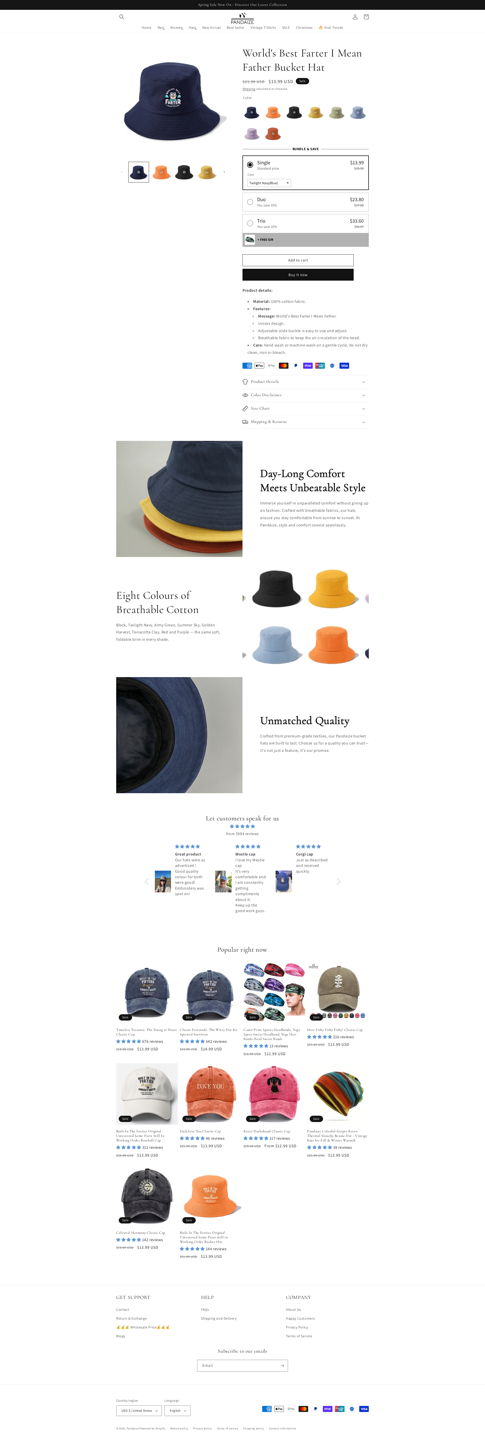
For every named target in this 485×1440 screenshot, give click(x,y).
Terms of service (227, 1428)
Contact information (282, 1428)
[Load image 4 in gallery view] (207, 172)
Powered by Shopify (152, 1428)
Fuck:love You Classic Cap (200, 1131)
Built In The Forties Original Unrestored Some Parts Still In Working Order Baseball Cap (140, 1135)
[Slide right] (224, 172)
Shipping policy (253, 1428)
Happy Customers (300, 1318)
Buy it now (298, 274)
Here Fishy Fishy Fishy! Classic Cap (335, 1030)
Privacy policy (202, 1428)
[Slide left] (121, 172)
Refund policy (179, 1428)
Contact (122, 1309)
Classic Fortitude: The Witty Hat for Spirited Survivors (208, 1032)
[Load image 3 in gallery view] (184, 172)
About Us (293, 1309)
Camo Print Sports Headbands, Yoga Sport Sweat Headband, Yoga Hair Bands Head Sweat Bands (272, 1034)
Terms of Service (299, 1336)
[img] (242, 826)
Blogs (120, 1336)
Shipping (249, 89)
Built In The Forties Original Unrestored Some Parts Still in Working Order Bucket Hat (204, 1237)
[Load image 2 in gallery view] (161, 172)
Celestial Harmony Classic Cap (140, 1233)
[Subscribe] (282, 1366)
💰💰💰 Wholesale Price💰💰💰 (143, 1327)
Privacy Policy (297, 1327)
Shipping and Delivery (219, 1318)
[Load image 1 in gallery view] (139, 172)
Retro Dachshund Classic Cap (267, 1131)
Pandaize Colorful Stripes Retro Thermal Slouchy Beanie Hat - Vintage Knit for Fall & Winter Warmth (337, 1135)
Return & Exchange (131, 1318)
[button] (121, 16)
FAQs (205, 1309)
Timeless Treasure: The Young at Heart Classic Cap (146, 1032)
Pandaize (133, 1428)
